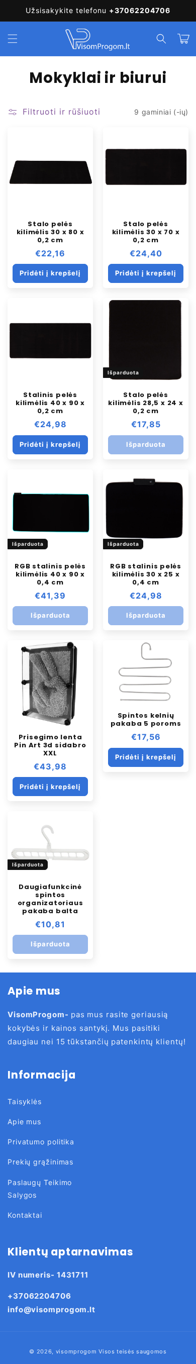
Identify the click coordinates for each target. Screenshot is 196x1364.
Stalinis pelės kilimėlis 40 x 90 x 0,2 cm (50, 403)
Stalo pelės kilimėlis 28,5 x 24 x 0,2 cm (145, 403)
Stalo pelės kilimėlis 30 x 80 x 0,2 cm (50, 232)
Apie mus (24, 1121)
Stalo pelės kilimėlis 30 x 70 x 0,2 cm (146, 232)
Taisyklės (25, 1101)
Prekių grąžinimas (40, 1161)
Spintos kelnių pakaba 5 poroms (146, 720)
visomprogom (76, 1351)
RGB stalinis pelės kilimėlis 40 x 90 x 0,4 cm (50, 574)
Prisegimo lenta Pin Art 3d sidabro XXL (50, 745)
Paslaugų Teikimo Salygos (40, 1188)
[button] (13, 39)
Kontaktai (25, 1215)
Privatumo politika (41, 1141)
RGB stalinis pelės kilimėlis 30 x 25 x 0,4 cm (145, 574)
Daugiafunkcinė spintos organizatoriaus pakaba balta (50, 899)
